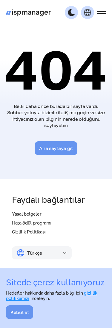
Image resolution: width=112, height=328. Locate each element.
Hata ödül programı (31, 222)
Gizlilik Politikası (29, 231)
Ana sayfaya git (56, 148)
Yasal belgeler (27, 213)
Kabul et (19, 312)
